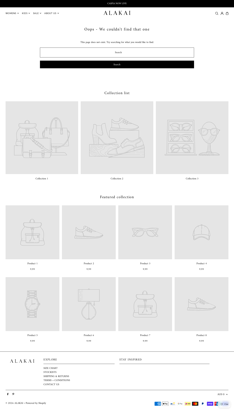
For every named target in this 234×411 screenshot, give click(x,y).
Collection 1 (41, 178)
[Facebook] (7, 394)
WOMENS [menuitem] (11, 13)
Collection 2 (117, 178)
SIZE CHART (50, 368)
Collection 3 (192, 178)
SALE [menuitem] (36, 13)
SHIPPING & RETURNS (56, 376)
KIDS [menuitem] (25, 13)
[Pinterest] (13, 394)
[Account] (222, 13)
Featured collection (117, 197)
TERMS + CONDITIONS (56, 380)
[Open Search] (216, 13)
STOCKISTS (50, 372)
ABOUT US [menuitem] (50, 13)
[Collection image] (42, 137)
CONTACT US (51, 384)
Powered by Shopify (36, 403)
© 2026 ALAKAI (14, 403)
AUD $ (220, 394)
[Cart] (227, 13)
